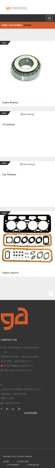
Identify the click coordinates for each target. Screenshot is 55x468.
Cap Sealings (9, 174)
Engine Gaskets (10, 272)
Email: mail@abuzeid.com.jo (18, 366)
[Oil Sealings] (27, 116)
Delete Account (12, 403)
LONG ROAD (33, 465)
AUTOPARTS (13, 465)
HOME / (5, 25)
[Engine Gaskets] (27, 240)
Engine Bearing (10, 102)
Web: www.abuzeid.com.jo (17, 370)
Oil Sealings (8, 124)
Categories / (16, 25)
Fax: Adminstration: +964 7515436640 (21, 347)
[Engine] (16, 8)
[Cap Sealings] (27, 166)
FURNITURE (22, 462)
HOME (6, 462)
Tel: (19, 356)
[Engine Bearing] (27, 69)
